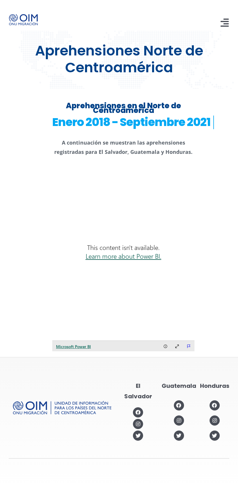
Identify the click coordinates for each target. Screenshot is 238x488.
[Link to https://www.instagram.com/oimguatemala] (179, 420)
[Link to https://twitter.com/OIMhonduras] (215, 436)
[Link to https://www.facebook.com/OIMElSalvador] (138, 412)
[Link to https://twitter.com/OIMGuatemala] (179, 436)
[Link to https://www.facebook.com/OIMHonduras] (215, 405)
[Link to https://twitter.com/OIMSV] (138, 436)
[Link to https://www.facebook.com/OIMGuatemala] (179, 405)
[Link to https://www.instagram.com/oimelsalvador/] (138, 424)
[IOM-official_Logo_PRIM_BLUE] (23, 16)
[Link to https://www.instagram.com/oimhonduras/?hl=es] (215, 420)
